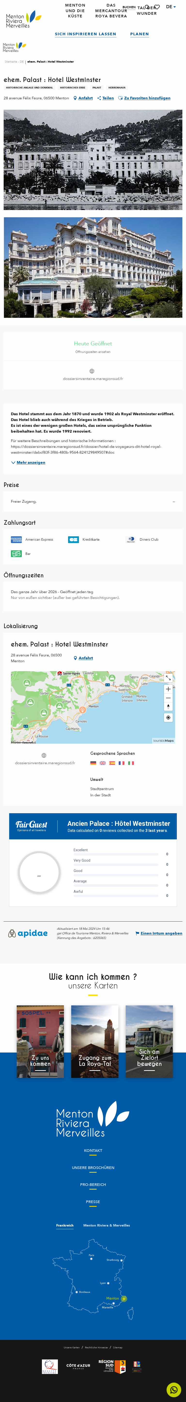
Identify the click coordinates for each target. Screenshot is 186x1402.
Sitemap (117, 1347)
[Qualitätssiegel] (50, 1367)
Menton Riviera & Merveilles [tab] (106, 1225)
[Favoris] (157, 7)
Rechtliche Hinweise (96, 1347)
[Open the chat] (174, 1390)
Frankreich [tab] (65, 1225)
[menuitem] (23, 19)
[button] (147, 7)
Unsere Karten (72, 1347)
